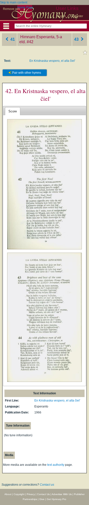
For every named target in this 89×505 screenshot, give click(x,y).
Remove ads (11, 9)
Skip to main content (13, 2)
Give (41, 499)
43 (77, 39)
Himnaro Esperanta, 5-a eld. (40, 39)
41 (12, 39)
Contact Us (43, 494)
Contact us (47, 484)
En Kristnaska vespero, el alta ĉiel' (52, 61)
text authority (55, 465)
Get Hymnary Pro (56, 499)
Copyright (19, 494)
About (7, 494)
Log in (61, 16)
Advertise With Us (62, 494)
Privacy (31, 494)
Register (77, 16)
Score (12, 111)
